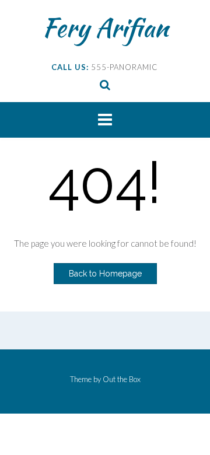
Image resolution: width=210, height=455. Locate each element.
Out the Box (122, 379)
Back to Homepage (105, 273)
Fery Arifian (105, 27)
